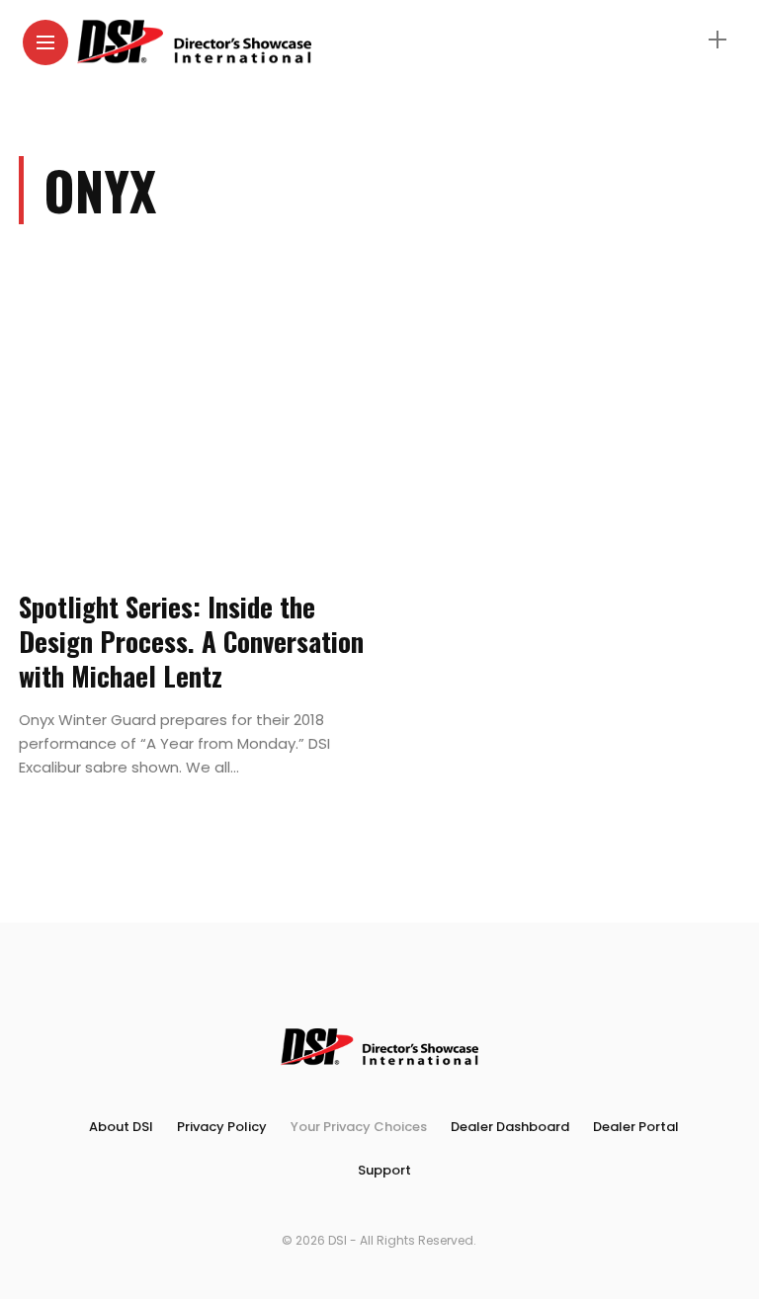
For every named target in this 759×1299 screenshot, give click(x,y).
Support (384, 1170)
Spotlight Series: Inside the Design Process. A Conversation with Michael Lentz (191, 641)
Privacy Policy (222, 1126)
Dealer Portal (636, 1126)
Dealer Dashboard (510, 1126)
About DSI (121, 1126)
